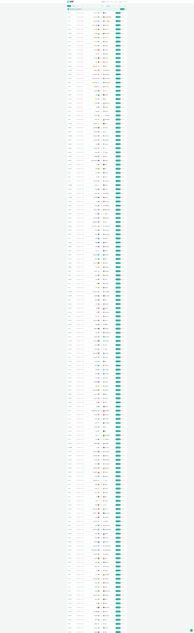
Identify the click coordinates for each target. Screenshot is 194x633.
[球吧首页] (70, 1)
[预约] (125, 140)
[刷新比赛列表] (191, 630)
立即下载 (122, 9)
